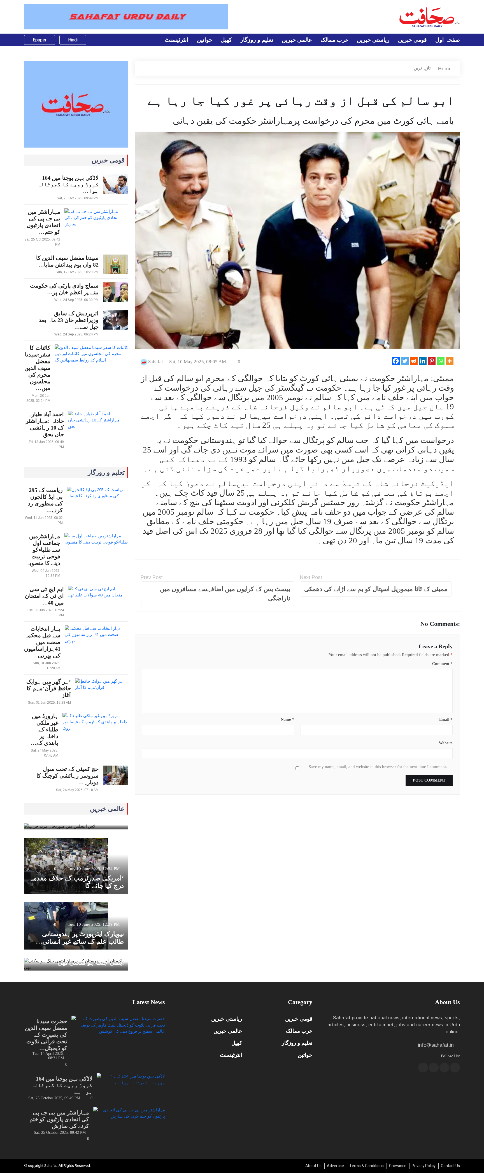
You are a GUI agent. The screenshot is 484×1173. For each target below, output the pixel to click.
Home (445, 68)
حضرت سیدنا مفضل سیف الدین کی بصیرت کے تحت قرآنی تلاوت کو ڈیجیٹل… (46, 1034)
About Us (313, 1166)
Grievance (397, 1166)
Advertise (335, 1166)
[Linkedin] (423, 361)
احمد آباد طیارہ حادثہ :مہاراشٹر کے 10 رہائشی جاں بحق (45, 424)
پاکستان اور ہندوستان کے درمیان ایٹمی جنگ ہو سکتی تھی (80, 959)
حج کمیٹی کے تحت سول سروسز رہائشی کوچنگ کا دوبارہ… (67, 775)
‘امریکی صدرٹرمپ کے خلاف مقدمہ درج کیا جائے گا (76, 882)
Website (445, 743)
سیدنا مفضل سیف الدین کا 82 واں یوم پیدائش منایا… (67, 261)
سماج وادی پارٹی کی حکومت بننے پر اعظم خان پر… (64, 289)
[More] (449, 361)
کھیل (226, 40)
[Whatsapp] (441, 361)
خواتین (204, 40)
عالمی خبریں (297, 40)
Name (287, 719)
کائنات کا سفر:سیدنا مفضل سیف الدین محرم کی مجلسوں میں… (37, 368)
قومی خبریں (412, 40)
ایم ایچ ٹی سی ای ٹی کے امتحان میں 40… (44, 596)
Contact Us (450, 1166)
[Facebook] (396, 361)
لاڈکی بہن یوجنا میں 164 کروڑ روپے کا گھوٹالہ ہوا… (68, 184)
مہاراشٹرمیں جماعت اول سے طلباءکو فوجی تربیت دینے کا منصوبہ (43, 549)
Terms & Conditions (366, 1166)
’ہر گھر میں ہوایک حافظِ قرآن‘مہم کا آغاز (48, 688)
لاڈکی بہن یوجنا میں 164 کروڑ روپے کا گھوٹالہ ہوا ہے (61, 1085)
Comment (442, 663)
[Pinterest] (432, 361)
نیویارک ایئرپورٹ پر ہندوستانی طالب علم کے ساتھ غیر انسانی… (80, 938)
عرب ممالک (334, 40)
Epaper (39, 40)
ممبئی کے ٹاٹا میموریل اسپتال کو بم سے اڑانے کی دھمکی (376, 589)
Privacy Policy (424, 1166)
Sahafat (155, 361)
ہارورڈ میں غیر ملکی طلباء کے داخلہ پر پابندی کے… (44, 729)
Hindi (73, 40)
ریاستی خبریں (373, 40)
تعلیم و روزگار (256, 40)
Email (445, 719)
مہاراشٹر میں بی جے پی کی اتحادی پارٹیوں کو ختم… (43, 222)
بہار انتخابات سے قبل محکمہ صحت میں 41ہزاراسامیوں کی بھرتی (42, 642)
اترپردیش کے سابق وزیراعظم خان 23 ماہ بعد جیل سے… (69, 320)
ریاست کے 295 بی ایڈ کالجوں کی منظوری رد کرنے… (45, 500)
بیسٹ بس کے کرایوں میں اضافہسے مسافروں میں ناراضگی (225, 594)
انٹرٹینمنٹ (177, 40)
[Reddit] (414, 361)
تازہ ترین (422, 68)
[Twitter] (405, 361)
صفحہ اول (447, 40)
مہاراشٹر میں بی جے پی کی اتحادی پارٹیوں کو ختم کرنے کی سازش (59, 1119)
